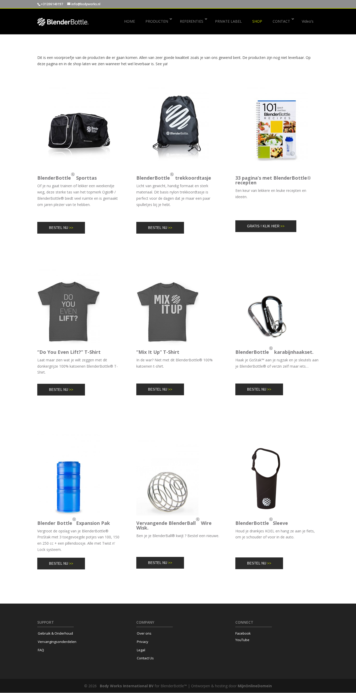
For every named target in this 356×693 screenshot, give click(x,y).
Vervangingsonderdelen (57, 641)
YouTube (242, 639)
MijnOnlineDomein (255, 685)
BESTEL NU (61, 228)
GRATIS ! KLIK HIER (266, 226)
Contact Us (145, 658)
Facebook (243, 633)
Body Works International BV (127, 685)
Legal (141, 650)
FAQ (41, 650)
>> (71, 228)
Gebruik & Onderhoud (55, 633)
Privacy (142, 641)
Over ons (144, 633)
